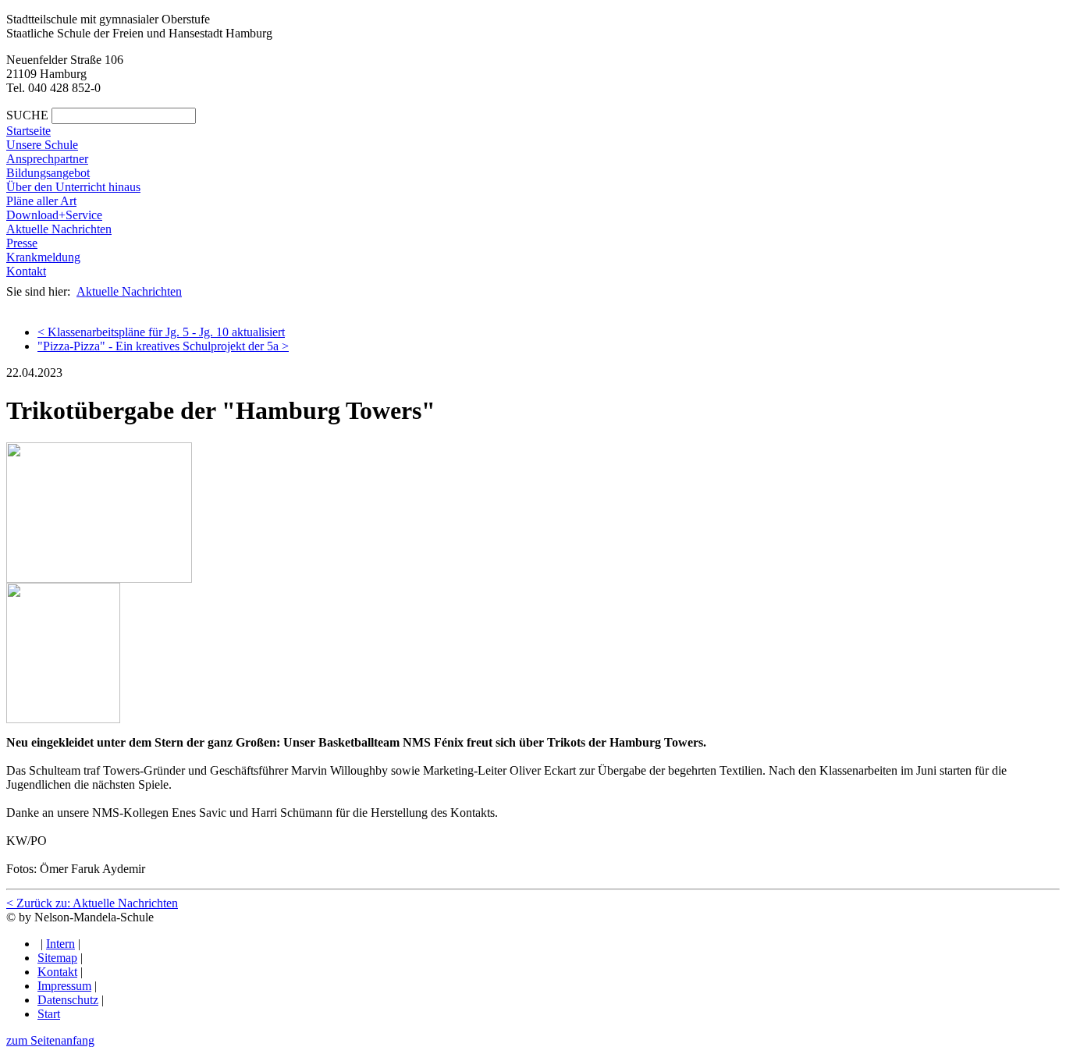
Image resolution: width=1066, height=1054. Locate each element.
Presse (21, 243)
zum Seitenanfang (50, 1040)
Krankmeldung (43, 257)
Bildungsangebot (48, 172)
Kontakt (26, 271)
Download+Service (54, 215)
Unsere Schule (42, 144)
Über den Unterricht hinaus (73, 186)
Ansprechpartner (47, 158)
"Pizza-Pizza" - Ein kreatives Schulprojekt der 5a (163, 346)
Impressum (64, 985)
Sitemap (57, 957)
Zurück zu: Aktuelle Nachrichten (92, 903)
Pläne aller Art (41, 201)
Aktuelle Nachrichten (59, 229)
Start (48, 1013)
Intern (60, 943)
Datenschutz (67, 999)
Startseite (28, 130)
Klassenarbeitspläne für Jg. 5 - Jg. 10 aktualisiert (161, 332)
